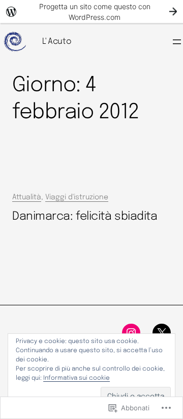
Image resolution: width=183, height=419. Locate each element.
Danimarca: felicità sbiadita (84, 216)
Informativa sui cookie (76, 378)
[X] (161, 333)
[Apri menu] (177, 42)
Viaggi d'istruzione (76, 197)
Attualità (26, 197)
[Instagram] (131, 333)
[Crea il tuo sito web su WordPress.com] (91, 11)
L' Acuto (56, 41)
